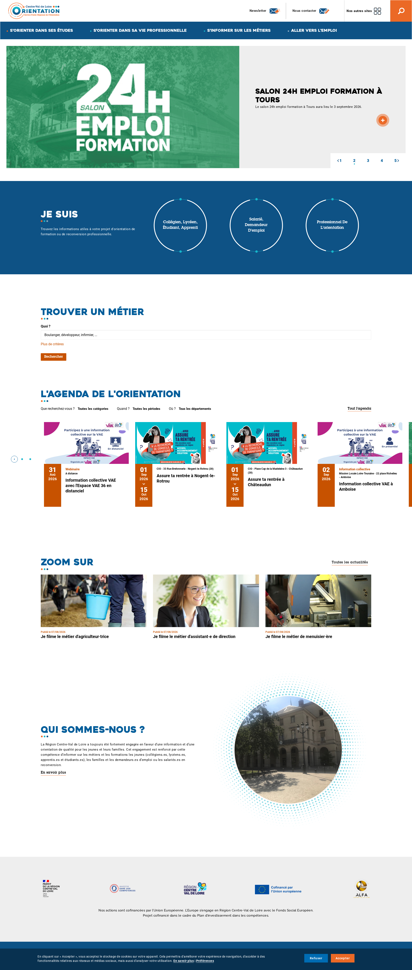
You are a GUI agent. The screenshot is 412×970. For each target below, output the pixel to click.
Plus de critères (52, 344)
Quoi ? (45, 326)
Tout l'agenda (359, 408)
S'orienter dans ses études (41, 30)
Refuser (316, 958)
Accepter (343, 958)
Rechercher (53, 357)
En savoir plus (53, 772)
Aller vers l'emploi (314, 30)
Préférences (205, 960)
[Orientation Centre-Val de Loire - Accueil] (34, 10)
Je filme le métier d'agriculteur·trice (75, 636)
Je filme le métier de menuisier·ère (298, 636)
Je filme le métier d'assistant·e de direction (194, 636)
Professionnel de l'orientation (332, 225)
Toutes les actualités (350, 562)
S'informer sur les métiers (239, 30)
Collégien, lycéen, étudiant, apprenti (180, 225)
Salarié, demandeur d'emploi (256, 225)
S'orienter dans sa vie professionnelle (140, 30)
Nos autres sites (359, 11)
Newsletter (258, 11)
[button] (337, 160)
